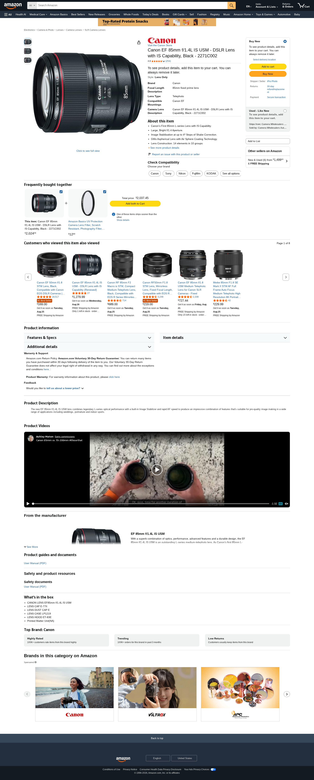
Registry (215, 14)
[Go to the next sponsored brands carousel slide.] (287, 694)
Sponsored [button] (29, 662)
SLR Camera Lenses (95, 30)
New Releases (96, 14)
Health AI (21, 14)
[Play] (27, 503)
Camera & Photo (45, 30)
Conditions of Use (111, 769)
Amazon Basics (59, 14)
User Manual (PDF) (35, 563)
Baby (297, 14)
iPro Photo (272, 81)
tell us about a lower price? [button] (64, 388)
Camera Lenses (74, 30)
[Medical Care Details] (46, 14)
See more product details (164, 147)
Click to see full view (88, 150)
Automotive (284, 14)
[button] (8, 14)
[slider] (150, 503)
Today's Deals (150, 14)
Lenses (60, 30)
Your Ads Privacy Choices (196, 769)
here (46, 369)
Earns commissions (65, 436)
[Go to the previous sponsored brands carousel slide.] (27, 694)
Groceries (114, 14)
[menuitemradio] (281, 503)
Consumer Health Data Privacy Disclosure (160, 769)
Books (165, 14)
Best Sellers (78, 14)
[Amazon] (13, 5)
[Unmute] (286, 504)
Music (226, 14)
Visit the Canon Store (160, 45)
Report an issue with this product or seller (176, 154)
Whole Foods (131, 14)
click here (114, 376)
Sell (192, 14)
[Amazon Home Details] (252, 14)
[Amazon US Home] (123, 759)
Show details (123, 220)
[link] (88, 203)
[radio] (27, 42)
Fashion (202, 14)
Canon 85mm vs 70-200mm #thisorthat (59, 440)
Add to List (254, 141)
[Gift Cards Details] (186, 14)
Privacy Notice (130, 769)
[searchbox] (132, 5)
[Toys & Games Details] (274, 14)
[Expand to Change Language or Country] (167, 758)
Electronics (29, 30)
